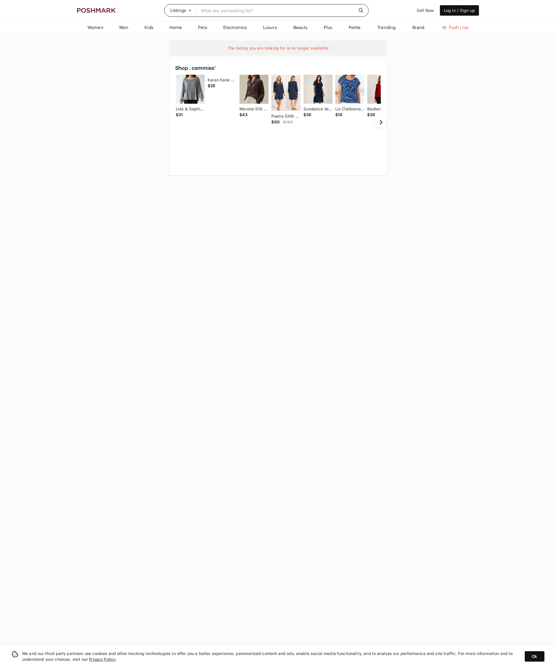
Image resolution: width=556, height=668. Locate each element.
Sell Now (425, 10)
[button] (181, 10)
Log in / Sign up (459, 10)
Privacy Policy (102, 659)
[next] (381, 122)
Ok (534, 656)
